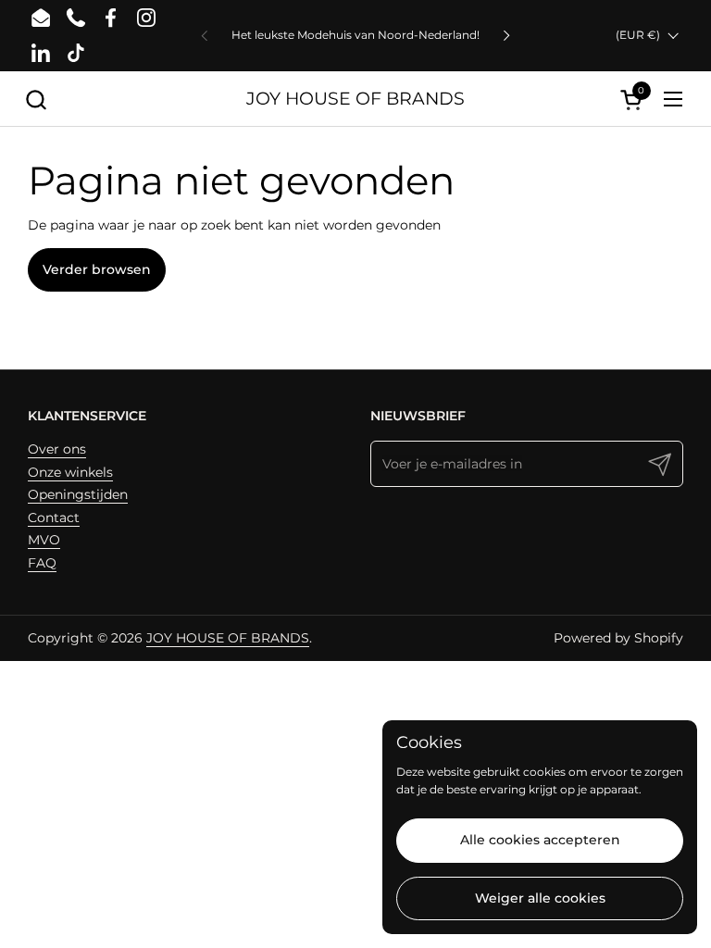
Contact (54, 517)
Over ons (57, 449)
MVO (44, 539)
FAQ (42, 563)
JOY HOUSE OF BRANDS (355, 98)
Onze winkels (70, 472)
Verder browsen (97, 269)
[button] (35, 99)
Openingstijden (78, 494)
